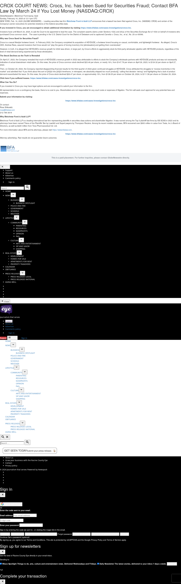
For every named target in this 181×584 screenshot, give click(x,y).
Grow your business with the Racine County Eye (26, 460)
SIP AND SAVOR (23, 246)
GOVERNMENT (17, 208)
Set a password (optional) (19, 537)
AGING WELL (10, 282)
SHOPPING (20, 249)
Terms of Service (114, 540)
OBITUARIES (10, 269)
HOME (8, 191)
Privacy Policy (97, 540)
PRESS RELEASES (12, 273)
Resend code (17, 534)
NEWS (8, 195)
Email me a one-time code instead (41, 534)
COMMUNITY (16, 222)
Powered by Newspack (37, 469)
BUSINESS (15, 200)
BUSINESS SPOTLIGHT (25, 203)
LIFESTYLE (9, 218)
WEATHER (15, 213)
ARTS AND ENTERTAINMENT (28, 243)
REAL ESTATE (11, 253)
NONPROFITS (22, 231)
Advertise (9, 175)
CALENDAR (10, 266)
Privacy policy (11, 465)
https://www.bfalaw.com (62, 129)
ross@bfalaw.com (7, 110)
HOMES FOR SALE (18, 259)
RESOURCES (21, 228)
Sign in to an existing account (105, 534)
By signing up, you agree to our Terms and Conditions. (23, 540)
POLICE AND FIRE (18, 206)
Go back (124, 534)
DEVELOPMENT (17, 256)
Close (6, 167)
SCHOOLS (15, 211)
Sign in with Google (12, 504)
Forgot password (65, 534)
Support (8, 170)
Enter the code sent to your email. (15, 510)
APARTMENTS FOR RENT (21, 261)
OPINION (20, 233)
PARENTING (21, 225)
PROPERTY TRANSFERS (20, 264)
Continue (5, 534)
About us (9, 173)
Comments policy (13, 178)
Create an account (81, 534)
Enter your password (9, 525)
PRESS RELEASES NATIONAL (23, 279)
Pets (18, 236)
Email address (6, 515)
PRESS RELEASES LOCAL (21, 276)
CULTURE (15, 240)
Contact (8, 463)
